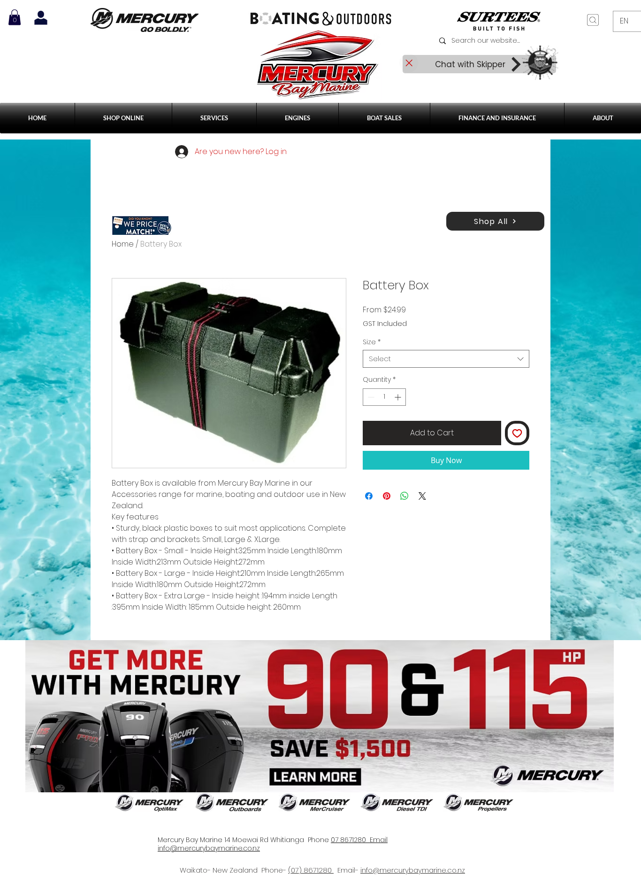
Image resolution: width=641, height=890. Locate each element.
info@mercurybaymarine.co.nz (412, 870)
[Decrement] (370, 397)
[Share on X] (422, 496)
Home (123, 244)
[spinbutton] (384, 397)
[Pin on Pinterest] (386, 496)
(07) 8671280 (311, 870)
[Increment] (398, 397)
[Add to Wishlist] (517, 433)
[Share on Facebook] (368, 496)
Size (372, 342)
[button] (214, 118)
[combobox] (446, 359)
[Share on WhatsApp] (404, 496)
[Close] (408, 63)
